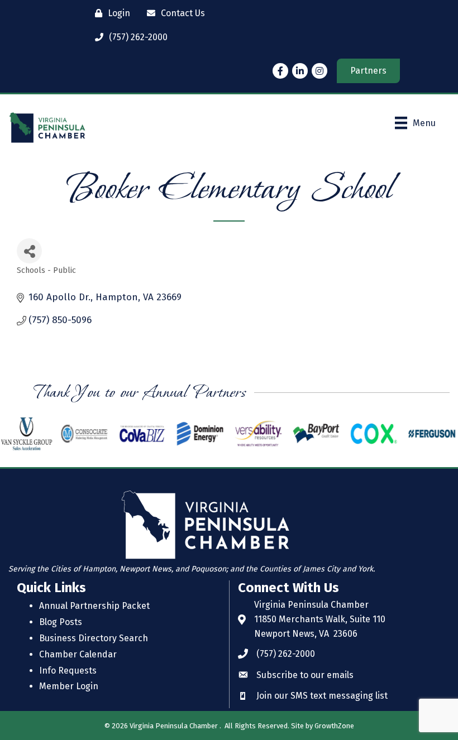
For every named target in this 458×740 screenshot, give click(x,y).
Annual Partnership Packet (94, 605)
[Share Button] (29, 250)
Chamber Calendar (78, 654)
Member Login (68, 686)
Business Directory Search (93, 638)
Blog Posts (60, 622)
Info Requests (68, 670)
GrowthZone (334, 726)
